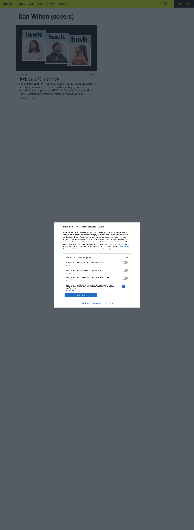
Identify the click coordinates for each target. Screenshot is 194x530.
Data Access (97, 303)
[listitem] (97, 257)
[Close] (136, 227)
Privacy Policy (110, 303)
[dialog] (97, 265)
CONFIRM (81, 295)
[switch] (125, 262)
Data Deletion (84, 303)
